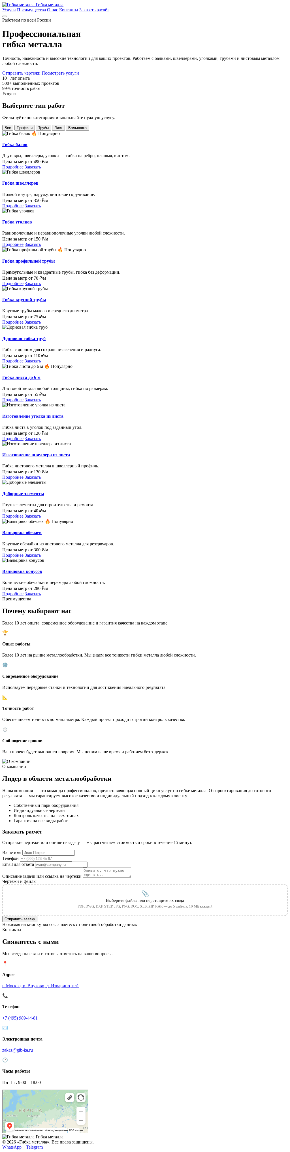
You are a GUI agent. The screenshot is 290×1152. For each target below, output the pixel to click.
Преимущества (31, 9)
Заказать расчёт (94, 9)
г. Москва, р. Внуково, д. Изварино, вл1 (40, 985)
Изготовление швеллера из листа (36, 454)
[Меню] (4, 16)
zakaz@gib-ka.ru (17, 1050)
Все (8, 128)
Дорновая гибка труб (24, 338)
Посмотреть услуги (60, 73)
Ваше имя (11, 852)
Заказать (33, 166)
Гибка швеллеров (20, 183)
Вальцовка (77, 128)
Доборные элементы (23, 493)
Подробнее (13, 166)
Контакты (68, 9)
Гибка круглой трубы (24, 299)
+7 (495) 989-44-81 (20, 1018)
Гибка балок (14, 144)
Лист (58, 128)
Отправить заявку (20, 919)
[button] (145, 900)
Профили (25, 128)
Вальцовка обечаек (22, 532)
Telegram (34, 1147)
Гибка (49, 4)
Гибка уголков (17, 222)
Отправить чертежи (21, 73)
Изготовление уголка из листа (32, 416)
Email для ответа (18, 864)
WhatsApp (12, 1147)
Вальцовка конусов (22, 571)
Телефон (10, 858)
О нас (52, 9)
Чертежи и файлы (19, 881)
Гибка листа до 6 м (21, 377)
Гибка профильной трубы (28, 261)
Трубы (43, 128)
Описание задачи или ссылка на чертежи (42, 876)
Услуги (9, 9)
